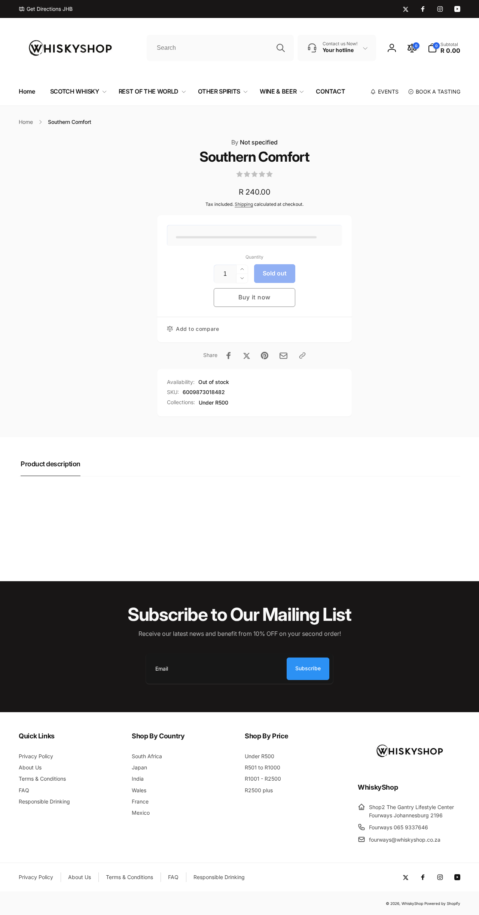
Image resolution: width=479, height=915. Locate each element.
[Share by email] (283, 355)
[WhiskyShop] (409, 767)
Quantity (254, 256)
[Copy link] (302, 355)
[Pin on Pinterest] (264, 355)
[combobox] (220, 48)
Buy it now (254, 297)
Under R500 (213, 402)
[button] (444, 48)
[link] (46, 9)
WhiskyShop (412, 903)
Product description (50, 464)
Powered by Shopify (442, 903)
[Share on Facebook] (228, 355)
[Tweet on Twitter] (246, 355)
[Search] (280, 47)
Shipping (244, 204)
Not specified (254, 142)
